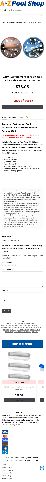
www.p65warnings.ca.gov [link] (11, 425)
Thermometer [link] (9, 332)
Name (5, 291)
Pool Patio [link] (13, 330)
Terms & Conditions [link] (9, 478)
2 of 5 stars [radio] (6, 265)
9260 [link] (16, 325)
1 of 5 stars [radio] (3, 265)
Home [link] (3, 22)
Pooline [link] (19, 330)
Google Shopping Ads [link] (27, 327)
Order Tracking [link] (7, 467)
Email (4, 300)
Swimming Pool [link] (35, 330)
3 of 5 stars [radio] (9, 265)
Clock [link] (39, 325)
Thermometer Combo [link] (21, 332)
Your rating (7, 262)
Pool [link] (7, 330)
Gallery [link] (4, 117)
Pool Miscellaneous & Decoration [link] (17, 22)
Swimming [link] (25, 330)
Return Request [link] (7, 470)
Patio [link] (36, 327)
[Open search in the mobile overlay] (22, 10)
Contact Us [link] (5, 465)
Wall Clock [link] (35, 332)
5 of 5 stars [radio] (15, 265)
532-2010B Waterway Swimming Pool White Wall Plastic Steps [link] (19, 388)
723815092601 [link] (9, 325)
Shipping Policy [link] (7, 473)
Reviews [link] (23, 117)
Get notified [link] (19, 400)
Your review (7, 270)
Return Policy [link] (6, 476)
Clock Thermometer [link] (7, 327)
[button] (41, 15)
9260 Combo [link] (23, 325)
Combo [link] (16, 327)
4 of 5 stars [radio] (12, 265)
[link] (42, 468)
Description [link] (13, 117)
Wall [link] (29, 332)
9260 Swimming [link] (32, 325)
